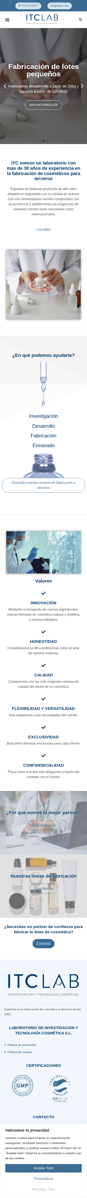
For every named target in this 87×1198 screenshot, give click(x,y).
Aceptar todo (43, 1168)
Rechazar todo (43, 1189)
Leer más (43, 229)
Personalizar (43, 1178)
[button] (28, 6)
